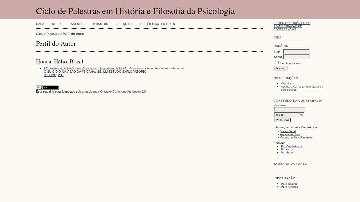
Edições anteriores (157, 24)
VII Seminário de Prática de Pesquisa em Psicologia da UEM (85, 68)
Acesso (77, 24)
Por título (287, 152)
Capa (40, 24)
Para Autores (289, 186)
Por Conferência (291, 146)
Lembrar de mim (290, 63)
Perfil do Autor (73, 33)
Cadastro (100, 24)
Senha (278, 56)
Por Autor (287, 149)
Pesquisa (124, 24)
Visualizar (287, 83)
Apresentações (290, 134)
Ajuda (277, 36)
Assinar (286, 86)
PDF (61, 75)
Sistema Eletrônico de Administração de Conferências (292, 26)
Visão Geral (288, 131)
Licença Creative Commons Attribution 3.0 (118, 91)
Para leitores (289, 183)
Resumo (50, 75)
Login (277, 51)
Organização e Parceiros (296, 137)
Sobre (57, 24)
